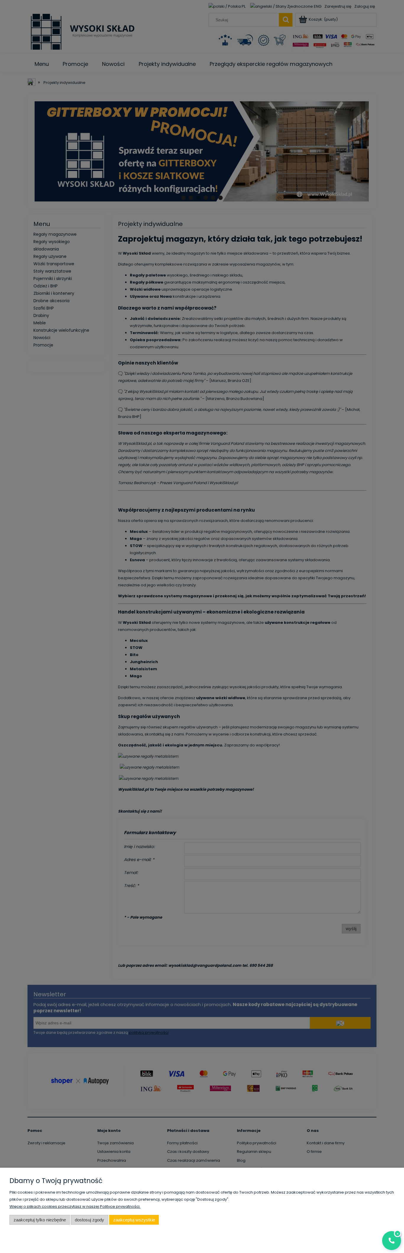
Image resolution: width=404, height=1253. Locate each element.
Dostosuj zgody (89, 1219)
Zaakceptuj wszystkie (134, 1219)
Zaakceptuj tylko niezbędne (40, 1219)
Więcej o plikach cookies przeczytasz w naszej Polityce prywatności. (74, 1206)
